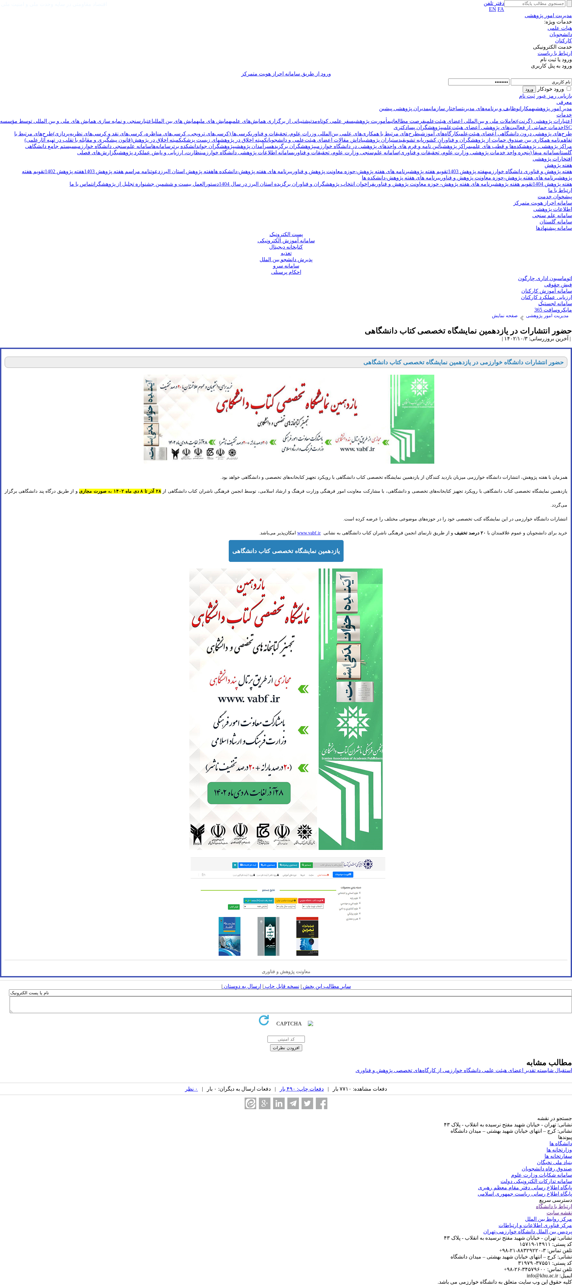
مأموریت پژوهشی (372, 121)
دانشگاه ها (560, 1143)
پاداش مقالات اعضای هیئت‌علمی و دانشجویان (315, 140)
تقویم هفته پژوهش (428, 171)
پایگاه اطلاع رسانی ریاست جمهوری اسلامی (525, 1194)
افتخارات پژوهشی (552, 159)
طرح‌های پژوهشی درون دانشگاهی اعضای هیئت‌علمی (515, 133)
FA (501, 9)
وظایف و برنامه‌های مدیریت (490, 108)
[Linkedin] (279, 1103)
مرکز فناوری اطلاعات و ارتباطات (535, 1225)
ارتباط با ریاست (555, 53)
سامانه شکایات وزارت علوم (541, 1175)
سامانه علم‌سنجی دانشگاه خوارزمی (113, 146)
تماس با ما (81, 184)
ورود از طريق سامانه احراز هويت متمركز (286, 73)
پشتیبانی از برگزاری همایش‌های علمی (270, 121)
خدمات (564, 115)
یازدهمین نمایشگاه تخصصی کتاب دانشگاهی (286, 551)
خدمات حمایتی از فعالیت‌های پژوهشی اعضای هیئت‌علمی (503, 127)
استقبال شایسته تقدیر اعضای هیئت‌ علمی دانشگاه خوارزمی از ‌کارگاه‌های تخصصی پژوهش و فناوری (464, 1070)
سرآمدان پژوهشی (252, 146)
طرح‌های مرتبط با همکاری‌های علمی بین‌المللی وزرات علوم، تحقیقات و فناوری (335, 133)
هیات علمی (560, 28)
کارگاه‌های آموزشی (439, 133)
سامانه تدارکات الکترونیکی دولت (536, 1181)
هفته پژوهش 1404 (552, 184)
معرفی (564, 102)
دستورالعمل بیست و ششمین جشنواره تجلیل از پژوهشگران (156, 184)
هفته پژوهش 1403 (467, 171)
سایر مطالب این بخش (326, 986)
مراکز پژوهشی (456, 146)
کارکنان (563, 40)
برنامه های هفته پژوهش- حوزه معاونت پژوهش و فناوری (434, 184)
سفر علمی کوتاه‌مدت (332, 121)
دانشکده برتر (184, 146)
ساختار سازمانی (445, 108)
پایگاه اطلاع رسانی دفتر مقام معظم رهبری (525, 1187)
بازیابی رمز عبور (554, 96)
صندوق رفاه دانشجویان (547, 1168)
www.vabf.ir (309, 532)
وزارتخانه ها (559, 1150)
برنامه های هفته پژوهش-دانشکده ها (252, 171)
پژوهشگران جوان (216, 146)
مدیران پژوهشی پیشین (404, 108)
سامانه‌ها (160, 146)
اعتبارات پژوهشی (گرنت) (544, 121)
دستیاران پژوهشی (382, 140)
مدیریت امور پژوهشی (548, 15)
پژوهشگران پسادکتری (418, 127)
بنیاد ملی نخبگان (554, 1162)
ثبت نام (527, 96)
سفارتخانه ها (558, 1156)
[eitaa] (250, 1103)
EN (492, 9)
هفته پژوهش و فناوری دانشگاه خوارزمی (529, 171)
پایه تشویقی (412, 140)
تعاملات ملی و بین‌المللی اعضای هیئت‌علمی (471, 121)
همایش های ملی (215, 121)
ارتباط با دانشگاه (554, 1206)
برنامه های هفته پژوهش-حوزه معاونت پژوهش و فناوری (350, 171)
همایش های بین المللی (176, 121)
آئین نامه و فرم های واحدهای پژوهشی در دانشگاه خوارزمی (378, 146)
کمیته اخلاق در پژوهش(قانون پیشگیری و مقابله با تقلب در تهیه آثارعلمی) (103, 140)
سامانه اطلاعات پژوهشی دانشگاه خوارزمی (247, 152)
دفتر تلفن (494, 3)
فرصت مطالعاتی (407, 121)
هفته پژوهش (558, 165)
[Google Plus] (264, 1103)
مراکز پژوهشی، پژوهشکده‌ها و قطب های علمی (521, 146)
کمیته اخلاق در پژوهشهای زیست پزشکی (224, 140)
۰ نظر (191, 1089)
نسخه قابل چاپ (281, 986)
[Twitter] (307, 1103)
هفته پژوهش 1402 (64, 171)
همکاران (526, 108)
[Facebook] (321, 1103)
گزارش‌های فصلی (97, 152)
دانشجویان (560, 34)
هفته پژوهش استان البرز (187, 171)
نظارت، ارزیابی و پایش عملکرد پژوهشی (159, 152)
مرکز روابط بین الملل (548, 1219)
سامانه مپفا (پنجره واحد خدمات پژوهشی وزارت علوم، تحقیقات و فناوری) (478, 152)
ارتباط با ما (560, 190)
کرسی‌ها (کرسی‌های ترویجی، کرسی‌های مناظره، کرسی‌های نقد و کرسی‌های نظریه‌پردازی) (152, 133)
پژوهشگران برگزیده (293, 146)
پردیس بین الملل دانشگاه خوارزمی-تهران (527, 1231)
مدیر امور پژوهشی (553, 108)
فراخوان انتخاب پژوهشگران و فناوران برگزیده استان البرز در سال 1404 (296, 184)
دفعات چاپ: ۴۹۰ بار (302, 1089)
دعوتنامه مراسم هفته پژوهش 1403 (122, 171)
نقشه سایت (559, 1212)
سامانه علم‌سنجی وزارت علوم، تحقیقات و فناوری (346, 152)
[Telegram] (293, 1103)
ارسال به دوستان (241, 986)
